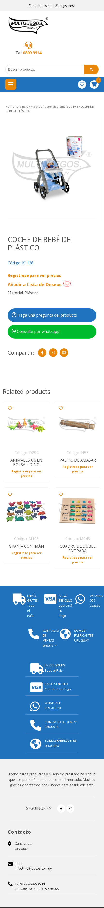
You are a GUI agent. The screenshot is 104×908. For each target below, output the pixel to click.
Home (10, 106)
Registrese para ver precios (34, 275)
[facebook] (61, 808)
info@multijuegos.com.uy (33, 868)
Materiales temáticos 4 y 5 (61, 106)
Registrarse (67, 5)
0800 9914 (32, 53)
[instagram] (70, 808)
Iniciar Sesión (41, 5)
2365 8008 (28, 888)
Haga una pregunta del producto (46, 315)
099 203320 (51, 888)
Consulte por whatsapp (37, 331)
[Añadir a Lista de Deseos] (67, 283)
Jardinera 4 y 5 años (29, 106)
